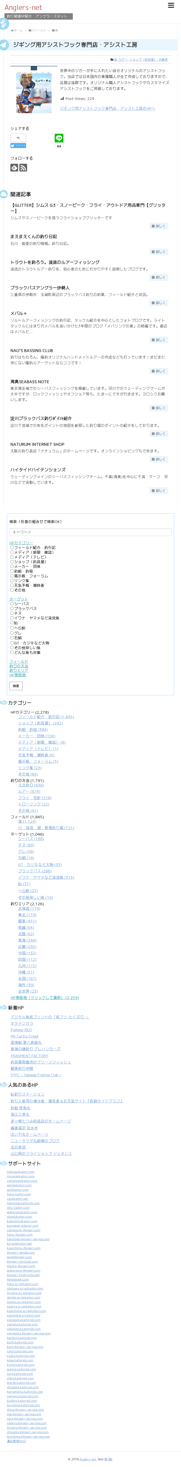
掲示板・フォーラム (31, 576)
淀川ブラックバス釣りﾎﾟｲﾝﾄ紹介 (41, 418)
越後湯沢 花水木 (24, 1128)
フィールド (18, 661)
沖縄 (26, 972)
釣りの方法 (18, 666)
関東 (27, 921)
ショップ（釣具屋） (143, 59)
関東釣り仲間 (22, 1068)
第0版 (108, 1459)
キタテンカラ (22, 1023)
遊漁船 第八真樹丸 (26, 1042)
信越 (26, 927)
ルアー (123, 59)
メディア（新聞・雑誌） (35, 552)
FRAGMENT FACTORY (29, 1056)
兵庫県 (163, 59)
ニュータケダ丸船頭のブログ (35, 1141)
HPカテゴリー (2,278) (42, 743)
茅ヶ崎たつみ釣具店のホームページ (41, 1121)
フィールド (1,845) (42, 822)
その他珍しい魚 (27, 648)
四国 (27, 959)
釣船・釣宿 (23, 571)
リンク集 (21, 581)
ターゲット (18, 599)
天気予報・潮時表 (29, 585)
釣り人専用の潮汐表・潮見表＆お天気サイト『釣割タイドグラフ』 (67, 1101)
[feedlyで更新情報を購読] (14, 168)
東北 (27, 915)
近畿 (27, 946)
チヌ (18, 613)
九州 (27, 966)
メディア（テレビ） (31, 557)
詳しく (161, 226)
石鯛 (18, 638)
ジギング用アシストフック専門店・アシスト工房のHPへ (107, 108)
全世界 (28, 991)
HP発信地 (17, 675)
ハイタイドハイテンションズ (38, 469)
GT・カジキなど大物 (31, 643)
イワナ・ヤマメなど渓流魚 (36, 618)
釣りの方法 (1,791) (31, 795)
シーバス (21, 604)
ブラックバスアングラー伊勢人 (40, 287)
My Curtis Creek (25, 1036)
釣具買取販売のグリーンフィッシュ (41, 1062)
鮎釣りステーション (28, 1094)
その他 (19, 590)
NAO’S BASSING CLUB (31, 350)
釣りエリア (18, 670)
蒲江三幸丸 (20, 1114)
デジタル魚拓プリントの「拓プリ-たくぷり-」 (50, 1017)
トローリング (33, 804)
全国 (27, 978)
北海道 (29, 908)
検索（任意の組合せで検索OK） (36, 521)
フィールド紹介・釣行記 (35, 547)
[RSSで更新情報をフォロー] (23, 168)
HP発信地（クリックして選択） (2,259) (45, 997)
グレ (18, 633)
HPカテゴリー (21, 543)
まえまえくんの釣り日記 (33, 236)
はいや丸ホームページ (29, 1134)
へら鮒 (19, 628)
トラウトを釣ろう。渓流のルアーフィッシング (54, 262)
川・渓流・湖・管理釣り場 (46, 828)
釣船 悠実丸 (20, 1108)
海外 (26, 985)
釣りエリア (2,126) (27, 948)
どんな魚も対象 (27, 652)
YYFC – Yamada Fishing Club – (36, 1075)
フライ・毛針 (35, 798)
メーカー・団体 (27, 566)
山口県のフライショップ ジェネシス (41, 1153)
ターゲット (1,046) (42, 866)
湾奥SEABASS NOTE (29, 381)
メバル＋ (18, 313)
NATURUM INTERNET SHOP (37, 444)
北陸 (26, 934)
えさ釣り (31, 785)
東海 (27, 940)
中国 (27, 953)
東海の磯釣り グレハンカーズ (36, 1049)
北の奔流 (18, 1147)
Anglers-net (23, 7)
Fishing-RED (21, 1030)
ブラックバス (25, 608)
